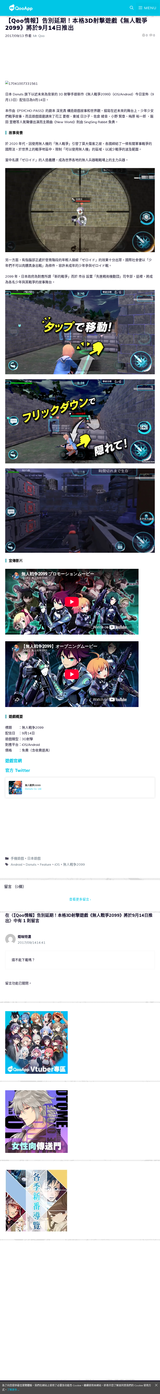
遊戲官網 (13, 760)
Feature (45, 864)
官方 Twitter (17, 770)
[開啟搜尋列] (131, 8)
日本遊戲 (34, 858)
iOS (57, 864)
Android (16, 864)
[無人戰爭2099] (80, 788)
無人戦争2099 (74, 864)
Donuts (31, 864)
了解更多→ (13, 1389)
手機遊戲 (17, 858)
